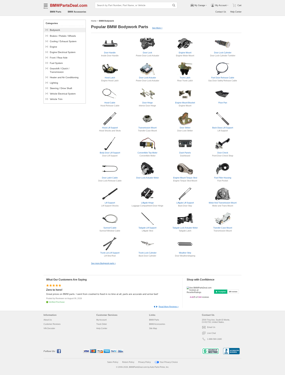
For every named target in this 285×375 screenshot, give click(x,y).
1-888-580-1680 (214, 339)
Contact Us (220, 12)
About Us (48, 320)
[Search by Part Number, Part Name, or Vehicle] (174, 5)
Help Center (235, 12)
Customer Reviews (52, 324)
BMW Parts (55, 12)
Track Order (101, 324)
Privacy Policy (144, 362)
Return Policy (128, 362)
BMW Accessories (77, 12)
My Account (101, 320)
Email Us (211, 327)
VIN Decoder (49, 328)
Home (93, 21)
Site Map (153, 328)
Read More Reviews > (169, 307)
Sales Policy (112, 362)
